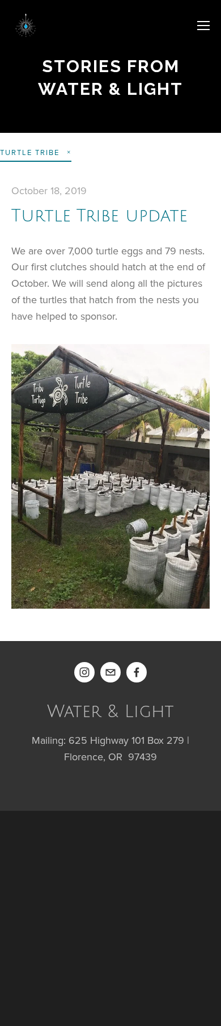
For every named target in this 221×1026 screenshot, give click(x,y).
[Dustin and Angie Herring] (84, 672)
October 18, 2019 (49, 190)
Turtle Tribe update (99, 216)
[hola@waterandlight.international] (110, 672)
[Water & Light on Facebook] (136, 672)
